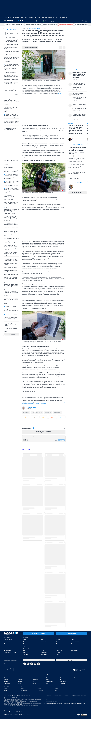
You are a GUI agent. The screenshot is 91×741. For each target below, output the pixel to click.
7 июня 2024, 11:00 (25, 44)
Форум (26, 17)
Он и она (58, 464)
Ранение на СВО (48, 412)
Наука (42, 475)
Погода (22, 17)
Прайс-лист (7, 466)
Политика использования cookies (52, 524)
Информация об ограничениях (52, 523)
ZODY (57, 17)
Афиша (39, 17)
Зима (42, 464)
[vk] (28, 489)
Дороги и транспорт (28, 473)
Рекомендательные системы (51, 526)
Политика (58, 469)
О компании (7, 469)
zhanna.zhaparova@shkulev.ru (9, 534)
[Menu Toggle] (5, 21)
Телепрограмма (33, 17)
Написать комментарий (31, 47)
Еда (24, 475)
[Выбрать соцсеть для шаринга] (64, 47)
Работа (57, 473)
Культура (43, 469)
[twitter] (35, 489)
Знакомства (16, 17)
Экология (73, 471)
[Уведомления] (82, 21)
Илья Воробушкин (31, 407)
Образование (44, 479)
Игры (67, 17)
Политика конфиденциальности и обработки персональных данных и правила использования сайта (65, 528)
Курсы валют (51, 17)
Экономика (73, 473)
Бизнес (25, 466)
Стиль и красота (75, 466)
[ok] (31, 489)
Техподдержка (7, 475)
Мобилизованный (57, 412)
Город (24, 471)
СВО (33, 412)
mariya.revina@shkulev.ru (8, 536)
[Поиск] (79, 21)
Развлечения (59, 475)
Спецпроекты (74, 475)
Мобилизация (39, 412)
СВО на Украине (26, 412)
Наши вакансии (8, 473)
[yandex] (38, 489)
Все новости (11, 29)
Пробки (45, 20)
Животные (26, 477)
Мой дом (43, 473)
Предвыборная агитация (10, 477)
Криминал (43, 466)
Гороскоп (44, 17)
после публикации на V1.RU (48, 376)
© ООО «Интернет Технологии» (25, 539)
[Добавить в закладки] (60, 47)
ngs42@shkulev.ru (19, 529)
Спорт (72, 464)
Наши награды (7, 471)
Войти (26, 440)
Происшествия (59, 471)
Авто (24, 464)
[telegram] (24, 489)
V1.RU (59, 93)
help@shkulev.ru (13, 531)
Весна (24, 469)
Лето (42, 471)
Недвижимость (8, 17)
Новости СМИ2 (26, 449)
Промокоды (62, 17)
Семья (57, 479)
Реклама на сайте (8, 464)
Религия (58, 477)
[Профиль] (86, 21)
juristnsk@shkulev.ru (34, 530)
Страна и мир (74, 469)
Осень (57, 466)
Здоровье (25, 479)
